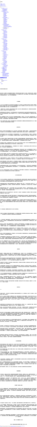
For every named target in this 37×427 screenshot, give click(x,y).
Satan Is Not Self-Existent (8, 26)
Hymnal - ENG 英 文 (6, 65)
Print (1, 83)
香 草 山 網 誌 (5, 27)
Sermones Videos (5, 74)
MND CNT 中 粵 (5, 32)
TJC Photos (5, 10)
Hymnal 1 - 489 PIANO (5, 67)
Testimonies (4, 30)
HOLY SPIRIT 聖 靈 (6, 25)
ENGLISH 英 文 (5, 46)
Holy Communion (5, 15)
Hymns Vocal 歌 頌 (4, 64)
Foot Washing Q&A (5, 19)
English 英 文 (5, 52)
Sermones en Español (6, 73)
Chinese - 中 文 (5, 53)
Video (2, 29)
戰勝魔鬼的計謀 (3, 77)
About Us (5, 9)
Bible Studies (4, 58)
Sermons (4, 33)
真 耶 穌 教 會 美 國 (4, 70)
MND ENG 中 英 (5, 28)
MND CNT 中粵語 (5, 43)
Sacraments (5, 20)
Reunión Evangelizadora (6, 75)
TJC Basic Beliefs (5, 11)
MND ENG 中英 (5, 49)
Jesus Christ (5, 22)
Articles (2, 50)
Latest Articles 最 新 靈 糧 (5, 8)
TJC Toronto (4, 71)
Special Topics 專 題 (4, 62)
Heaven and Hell (5, 21)
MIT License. (12, 426)
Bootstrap (1, 426)
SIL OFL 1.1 (20, 426)
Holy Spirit (5, 14)
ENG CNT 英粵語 (5, 45)
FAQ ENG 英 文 (5, 61)
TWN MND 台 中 (5, 37)
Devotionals (4, 51)
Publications (5, 56)
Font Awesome (14, 426)
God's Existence (5, 23)
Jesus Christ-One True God (6, 12)
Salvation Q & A (5, 17)
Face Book (4, 59)
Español (3, 72)
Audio (2, 38)
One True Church (5, 13)
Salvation (4, 16)
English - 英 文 (5, 54)
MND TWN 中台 (5, 48)
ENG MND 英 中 (5, 44)
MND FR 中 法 (5, 36)
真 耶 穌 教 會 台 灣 (4, 68)
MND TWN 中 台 (5, 41)
